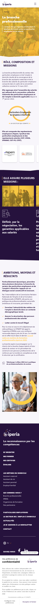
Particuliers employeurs (15, 512)
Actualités (8, 521)
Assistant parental (10, 482)
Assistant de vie (9, 479)
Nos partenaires (9, 505)
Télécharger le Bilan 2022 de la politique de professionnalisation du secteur (21, 363)
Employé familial (9, 485)
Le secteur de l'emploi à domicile (19, 517)
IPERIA (5, 499)
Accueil (9, 12)
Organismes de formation (13, 502)
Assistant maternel (10, 476)
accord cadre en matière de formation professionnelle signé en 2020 (17, 337)
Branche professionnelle (12, 496)
